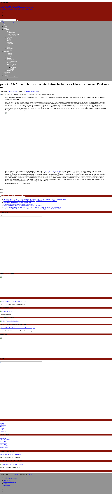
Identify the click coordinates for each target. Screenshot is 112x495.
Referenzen (10, 70)
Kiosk (5, 73)
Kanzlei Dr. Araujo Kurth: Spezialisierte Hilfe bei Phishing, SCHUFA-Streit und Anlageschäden (30, 201)
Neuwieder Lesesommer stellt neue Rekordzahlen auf (18, 204)
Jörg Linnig (3, 444)
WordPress (30, 474)
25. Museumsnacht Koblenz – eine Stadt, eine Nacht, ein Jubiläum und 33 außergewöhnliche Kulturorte (32, 207)
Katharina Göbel (12, 91)
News (5, 26)
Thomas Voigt (4, 447)
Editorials (9, 37)
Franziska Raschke (5, 439)
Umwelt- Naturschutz (13, 34)
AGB (5, 477)
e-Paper (9, 62)
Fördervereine (11, 32)
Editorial (9, 54)
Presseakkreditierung (12, 77)
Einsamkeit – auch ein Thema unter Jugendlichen (17, 202)
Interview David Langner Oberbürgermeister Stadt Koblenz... (17, 7)
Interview (9, 50)
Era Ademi (3, 438)
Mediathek (6, 51)
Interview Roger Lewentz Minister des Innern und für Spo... (16, 9)
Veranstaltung (34, 91)
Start (5, 24)
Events (5, 28)
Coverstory (10, 53)
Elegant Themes (13, 474)
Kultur (9, 40)
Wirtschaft (10, 43)
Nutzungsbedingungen (10, 482)
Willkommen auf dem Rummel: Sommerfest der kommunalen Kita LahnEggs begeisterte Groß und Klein (32, 209)
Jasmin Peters (3, 443)
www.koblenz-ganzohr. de (52, 171)
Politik (9, 45)
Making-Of (13, 61)
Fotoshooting (10, 59)
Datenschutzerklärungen (10, 478)
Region (9, 39)
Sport (8, 31)
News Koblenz (21, 196)
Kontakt (6, 75)
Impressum (7, 480)
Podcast (9, 58)
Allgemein (10, 48)
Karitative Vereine (12, 36)
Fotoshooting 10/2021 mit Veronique (10, 6)
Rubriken (6, 29)
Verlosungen (7, 72)
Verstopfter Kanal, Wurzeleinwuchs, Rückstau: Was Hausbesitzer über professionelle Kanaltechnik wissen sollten (35, 199)
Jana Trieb (3, 441)
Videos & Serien (11, 64)
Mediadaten (7, 485)
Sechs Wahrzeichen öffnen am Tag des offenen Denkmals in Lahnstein (23, 205)
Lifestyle (9, 42)
